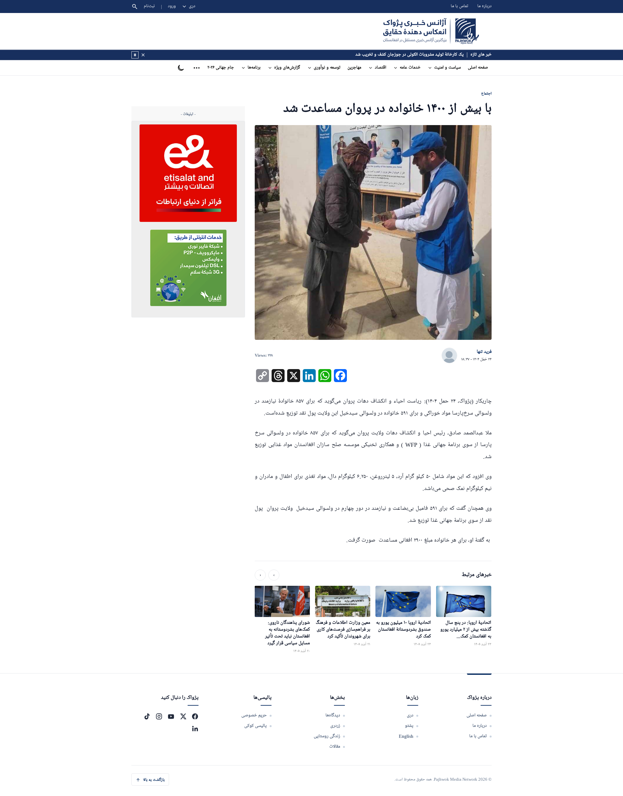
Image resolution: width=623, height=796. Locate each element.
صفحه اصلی (478, 67)
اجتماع (486, 93)
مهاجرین (354, 67)
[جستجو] (134, 6)
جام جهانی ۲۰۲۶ (220, 67)
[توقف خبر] (135, 54)
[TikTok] (147, 716)
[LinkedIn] (195, 728)
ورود (172, 6)
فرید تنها (484, 351)
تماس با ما (459, 6)
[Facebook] (195, 716)
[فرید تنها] (449, 356)
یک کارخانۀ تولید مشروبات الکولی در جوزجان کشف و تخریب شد (409, 54)
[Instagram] (159, 716)
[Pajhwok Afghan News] (431, 31)
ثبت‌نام (149, 6)
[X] (183, 716)
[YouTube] (171, 716)
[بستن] (143, 54)
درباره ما (484, 6)
